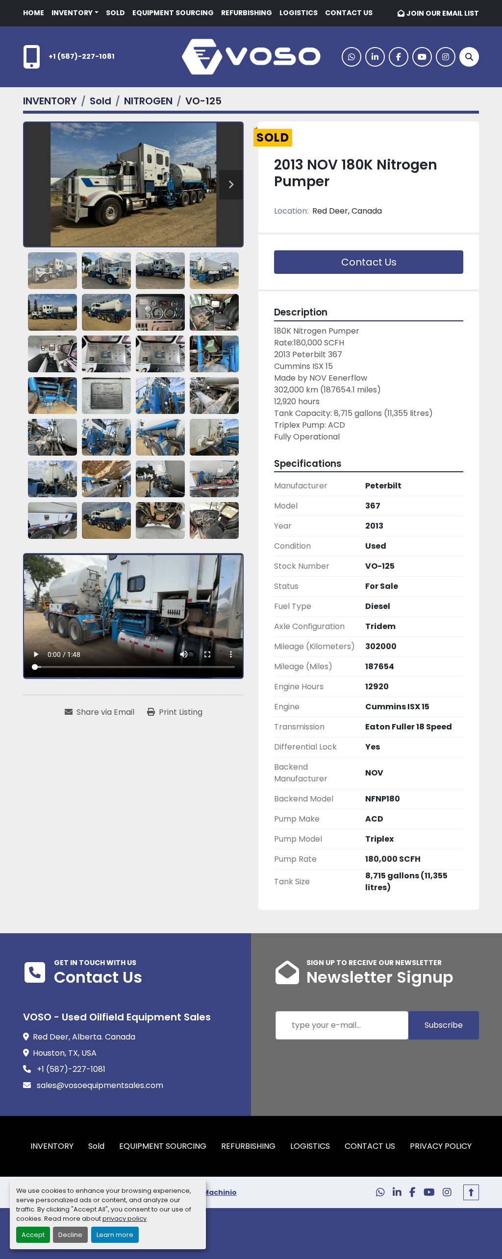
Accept (33, 1235)
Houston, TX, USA (65, 1053)
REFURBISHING (246, 13)
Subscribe (444, 1025)
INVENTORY (72, 13)
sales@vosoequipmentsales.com (99, 1085)
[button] (75, 13)
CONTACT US (349, 13)
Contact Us (369, 262)
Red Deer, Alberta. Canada (84, 1036)
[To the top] (471, 1192)
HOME (33, 13)
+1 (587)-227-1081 (82, 56)
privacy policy (124, 1218)
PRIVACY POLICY (441, 1146)
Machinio (219, 1192)
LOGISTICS (298, 13)
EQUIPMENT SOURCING (173, 13)
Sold (115, 13)
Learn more (115, 1235)
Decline (70, 1235)
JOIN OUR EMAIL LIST (442, 13)
